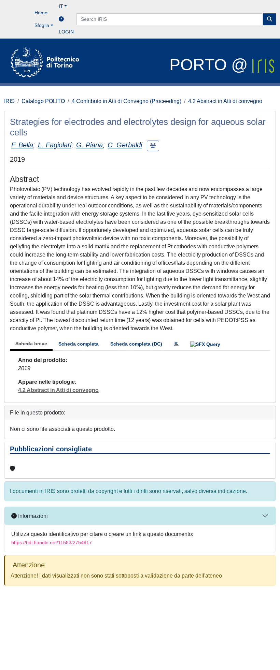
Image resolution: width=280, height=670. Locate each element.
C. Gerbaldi (125, 145)
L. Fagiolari (54, 145)
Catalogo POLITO (43, 101)
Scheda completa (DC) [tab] (136, 344)
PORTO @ (210, 65)
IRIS (9, 101)
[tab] (176, 344)
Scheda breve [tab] (31, 343)
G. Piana (89, 145)
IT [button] (61, 6)
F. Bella (22, 145)
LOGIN (66, 31)
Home (40, 12)
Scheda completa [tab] (78, 344)
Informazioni (32, 516)
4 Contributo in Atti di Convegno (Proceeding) (126, 101)
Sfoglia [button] (41, 25)
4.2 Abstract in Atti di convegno (225, 101)
